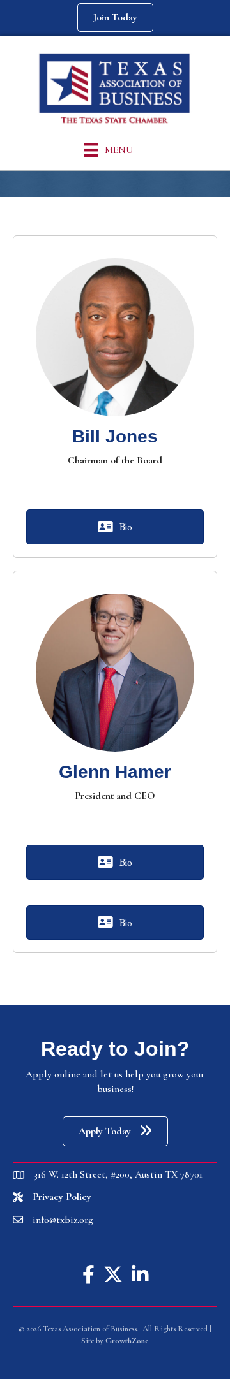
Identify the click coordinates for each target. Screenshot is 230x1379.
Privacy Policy (62, 1196)
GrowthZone (127, 1341)
